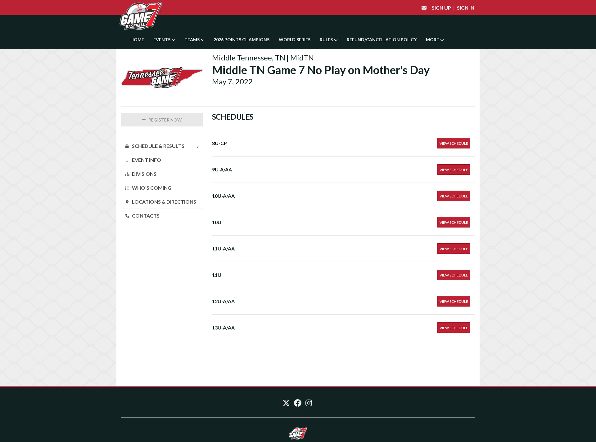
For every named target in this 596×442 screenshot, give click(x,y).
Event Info (146, 160)
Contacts (145, 216)
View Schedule (454, 143)
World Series (294, 39)
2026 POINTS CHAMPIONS (241, 39)
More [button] (433, 39)
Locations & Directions (163, 202)
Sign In (465, 8)
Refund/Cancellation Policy (382, 39)
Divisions (143, 174)
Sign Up (441, 8)
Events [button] (162, 39)
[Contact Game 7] (424, 8)
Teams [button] (192, 39)
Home (137, 39)
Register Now (164, 119)
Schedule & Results (157, 146)
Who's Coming (151, 188)
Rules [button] (327, 39)
